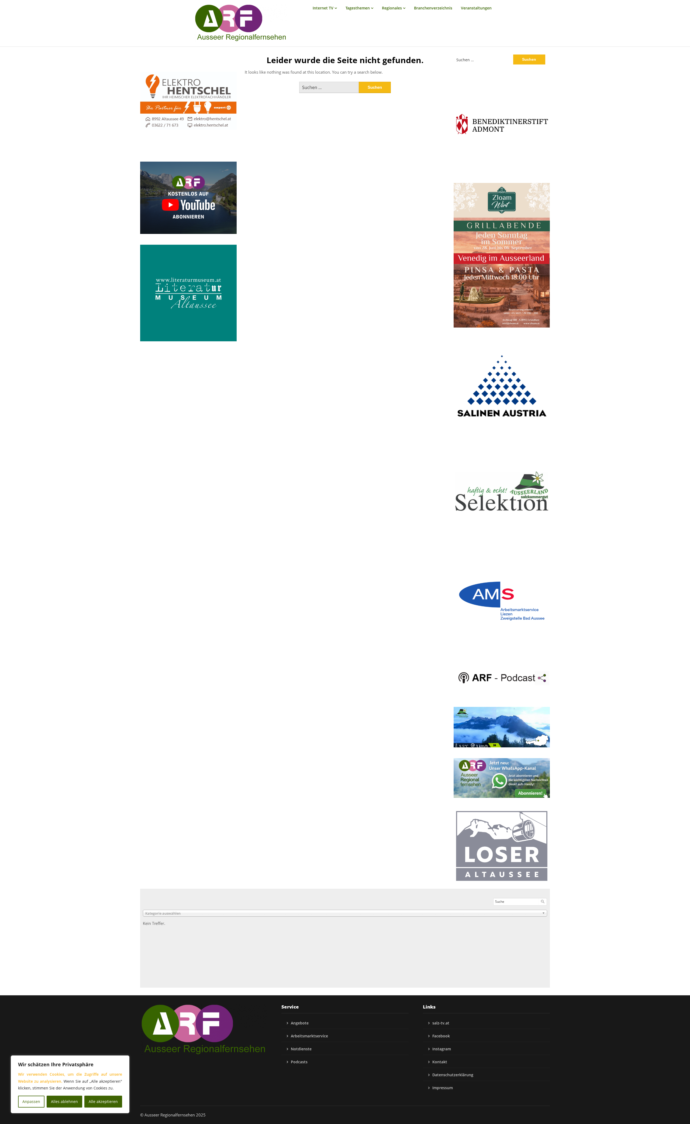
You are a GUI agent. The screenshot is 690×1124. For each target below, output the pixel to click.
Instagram (441, 1048)
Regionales (392, 8)
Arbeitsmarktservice (309, 1035)
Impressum (442, 1087)
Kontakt (439, 1061)
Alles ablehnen (64, 1101)
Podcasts (299, 1061)
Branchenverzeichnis (433, 8)
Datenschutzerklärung (452, 1074)
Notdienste (301, 1048)
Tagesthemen (358, 8)
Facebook (441, 1035)
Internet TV (323, 8)
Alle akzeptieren (103, 1101)
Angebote (300, 1023)
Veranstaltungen (476, 8)
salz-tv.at (440, 1023)
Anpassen (31, 1101)
